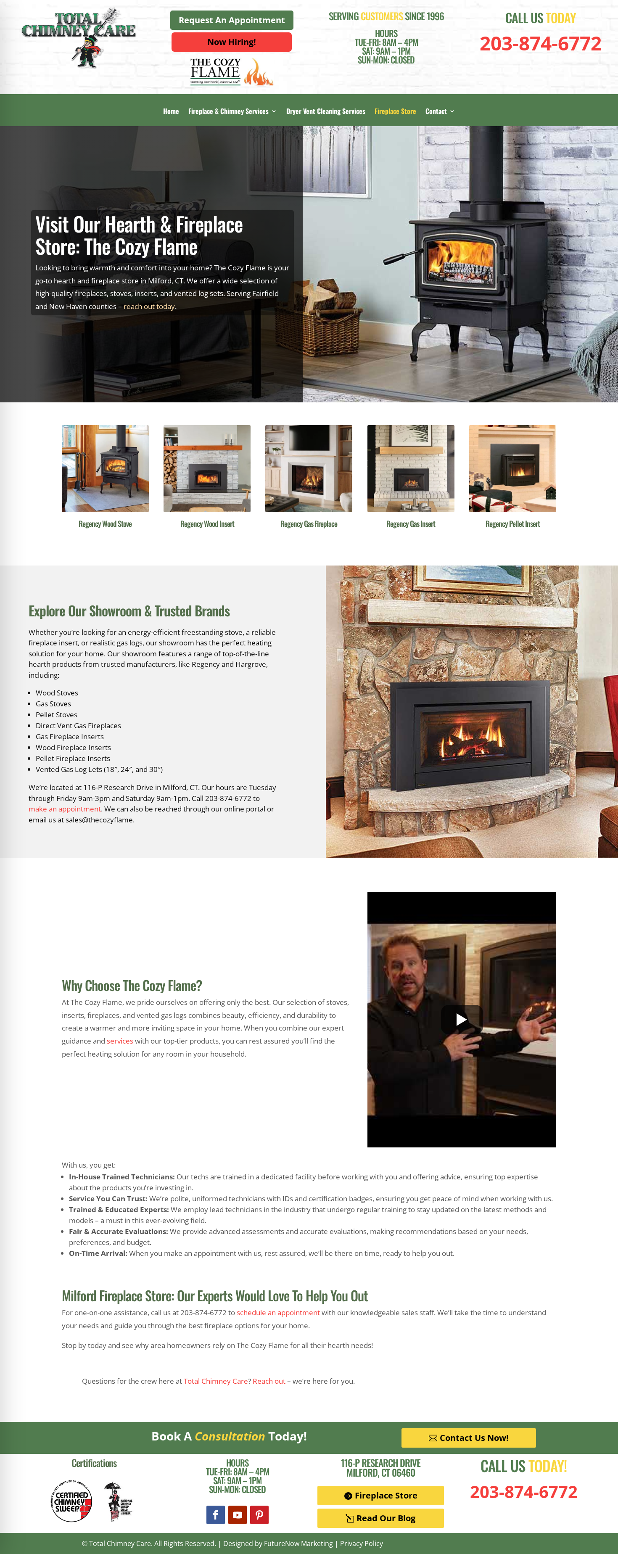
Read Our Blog (386, 1518)
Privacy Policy (361, 1543)
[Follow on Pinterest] (259, 1515)
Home (171, 112)
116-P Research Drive (380, 1463)
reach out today (149, 306)
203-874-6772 (541, 43)
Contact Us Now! (474, 1437)
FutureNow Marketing (298, 1543)
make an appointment (65, 809)
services (120, 1041)
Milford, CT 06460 (380, 1472)
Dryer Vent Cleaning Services (325, 112)
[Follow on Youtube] (237, 1515)
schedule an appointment (278, 1312)
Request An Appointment (232, 20)
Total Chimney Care (216, 1381)
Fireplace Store (395, 112)
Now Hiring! (231, 42)
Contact (436, 112)
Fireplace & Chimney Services (228, 112)
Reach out (269, 1381)
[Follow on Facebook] (215, 1515)
